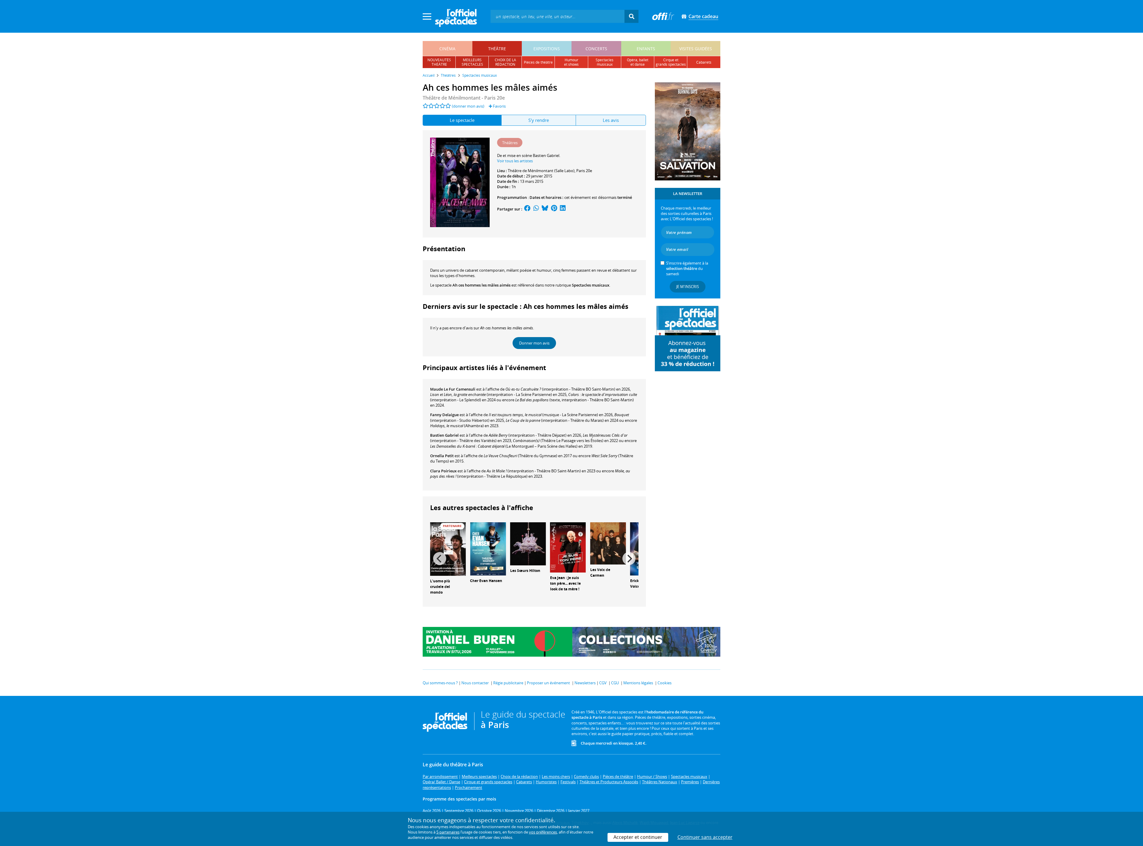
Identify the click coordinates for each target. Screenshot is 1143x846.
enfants (646, 48)
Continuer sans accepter (705, 837)
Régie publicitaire (508, 682)
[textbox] (557, 16)
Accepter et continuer (637, 837)
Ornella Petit (442, 455)
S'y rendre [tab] (538, 120)
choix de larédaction (505, 62)
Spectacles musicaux (590, 285)
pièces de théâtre (538, 62)
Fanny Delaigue (444, 414)
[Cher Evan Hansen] (488, 548)
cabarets (703, 62)
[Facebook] (527, 209)
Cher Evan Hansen (486, 580)
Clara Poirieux (443, 471)
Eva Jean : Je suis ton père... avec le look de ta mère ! (565, 583)
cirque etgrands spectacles (671, 62)
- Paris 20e (464, 98)
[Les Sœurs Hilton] (528, 543)
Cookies (665, 682)
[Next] (628, 558)
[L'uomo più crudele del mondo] (448, 548)
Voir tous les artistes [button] (515, 160)
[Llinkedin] (562, 209)
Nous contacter (475, 682)
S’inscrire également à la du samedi (687, 268)
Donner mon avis (534, 343)
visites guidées (695, 48)
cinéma (447, 48)
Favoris (499, 106)
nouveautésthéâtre (439, 62)
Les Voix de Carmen (600, 572)
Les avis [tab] (611, 120)
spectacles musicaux (604, 62)
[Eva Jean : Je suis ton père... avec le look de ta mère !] (568, 547)
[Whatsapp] (536, 209)
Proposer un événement (548, 682)
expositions (546, 48)
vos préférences (543, 832)
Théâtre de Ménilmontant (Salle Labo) (541, 170)
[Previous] (439, 558)
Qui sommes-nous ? (440, 682)
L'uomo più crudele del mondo (440, 586)
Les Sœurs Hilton (525, 570)
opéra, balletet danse (637, 62)
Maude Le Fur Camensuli (452, 389)
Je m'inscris (687, 286)
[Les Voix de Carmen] (608, 543)
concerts (596, 48)
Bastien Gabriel (444, 435)
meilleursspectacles (472, 62)
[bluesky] (545, 209)
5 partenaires (448, 832)
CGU (615, 682)
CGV (603, 682)
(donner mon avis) (468, 106)
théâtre (497, 48)
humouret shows (571, 62)
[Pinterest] (554, 209)
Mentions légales (638, 682)
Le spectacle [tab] (462, 120)
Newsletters (585, 682)
